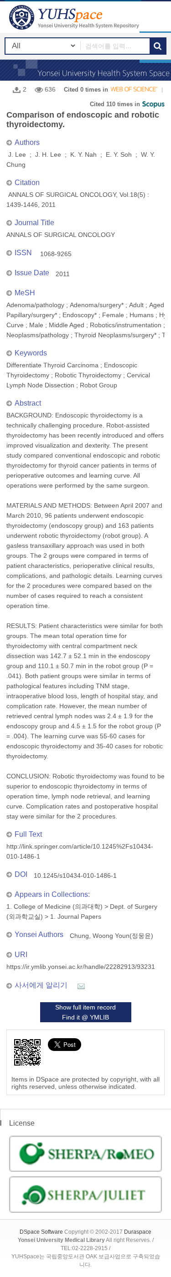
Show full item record (85, 1007)
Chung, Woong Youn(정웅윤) (111, 935)
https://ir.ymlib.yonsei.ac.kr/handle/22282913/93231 (80, 966)
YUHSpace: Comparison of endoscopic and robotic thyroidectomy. (75, 17)
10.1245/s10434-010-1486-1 (75, 875)
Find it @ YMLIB (85, 1017)
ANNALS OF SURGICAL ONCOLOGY (60, 234)
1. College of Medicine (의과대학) (54, 906)
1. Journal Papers (75, 916)
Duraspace (137, 1232)
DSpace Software (41, 1232)
